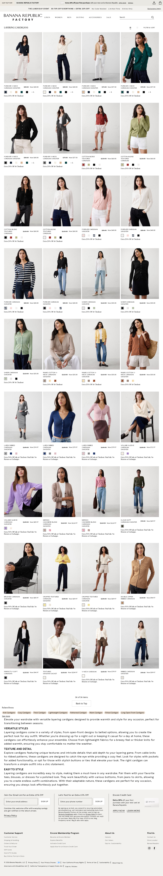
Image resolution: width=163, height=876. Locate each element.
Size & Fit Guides (10, 853)
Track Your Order (10, 847)
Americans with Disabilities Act (15, 866)
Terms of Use (92, 862)
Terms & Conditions (65, 814)
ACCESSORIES (95, 17)
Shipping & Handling (11, 840)
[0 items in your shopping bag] (160, 3)
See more (6, 716)
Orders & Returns (10, 843)
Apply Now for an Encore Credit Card (63, 847)
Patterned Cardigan (78, 713)
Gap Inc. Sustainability (113, 843)
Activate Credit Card (58, 843)
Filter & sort (149, 27)
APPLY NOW (122, 3)
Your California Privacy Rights (73, 862)
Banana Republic (153, 843)
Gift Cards (8, 850)
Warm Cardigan (96, 713)
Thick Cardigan (40, 713)
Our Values (109, 840)
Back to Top (81, 703)
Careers (108, 837)
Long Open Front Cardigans (132, 713)
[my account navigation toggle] (154, 3)
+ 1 (33, 92)
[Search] (152, 17)
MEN (69, 17)
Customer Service (10, 837)
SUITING (80, 17)
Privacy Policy (10, 815)
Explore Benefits (56, 840)
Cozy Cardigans (24, 713)
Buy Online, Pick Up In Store (14, 856)
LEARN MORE (133, 810)
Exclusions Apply (154, 9)
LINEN (47, 17)
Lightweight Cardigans (58, 713)
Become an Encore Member (60, 837)
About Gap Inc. (117, 863)
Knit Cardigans (9, 713)
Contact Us (151, 837)
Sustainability (104, 862)
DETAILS (130, 3)
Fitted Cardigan (111, 713)
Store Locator (152, 840)
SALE (109, 17)
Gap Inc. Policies (71, 866)
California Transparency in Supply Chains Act (46, 866)
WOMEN (59, 17)
